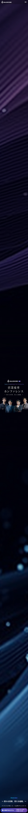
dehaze (26, 2)
